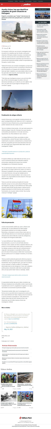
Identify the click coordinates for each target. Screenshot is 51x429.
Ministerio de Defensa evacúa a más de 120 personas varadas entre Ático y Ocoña (43, 65)
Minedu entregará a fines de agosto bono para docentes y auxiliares (43, 60)
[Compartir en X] (14, 389)
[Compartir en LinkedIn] (16, 389)
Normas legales (28, 1)
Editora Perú (17, 424)
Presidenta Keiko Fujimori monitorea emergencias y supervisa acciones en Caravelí (8, 385)
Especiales (21, 1)
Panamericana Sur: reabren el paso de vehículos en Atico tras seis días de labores (43, 70)
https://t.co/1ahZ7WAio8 (14, 319)
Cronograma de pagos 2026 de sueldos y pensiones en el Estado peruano (42, 25)
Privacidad (34, 424)
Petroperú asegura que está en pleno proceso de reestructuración (15, 347)
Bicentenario (10, 1)
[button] (1, 387)
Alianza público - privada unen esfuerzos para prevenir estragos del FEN (24, 385)
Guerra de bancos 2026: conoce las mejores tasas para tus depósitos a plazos (42, 30)
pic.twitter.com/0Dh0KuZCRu (10, 323)
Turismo (35, 1)
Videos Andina (6, 369)
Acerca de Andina (24, 424)
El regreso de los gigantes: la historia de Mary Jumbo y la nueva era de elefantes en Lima (8, 404)
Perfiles (16, 1)
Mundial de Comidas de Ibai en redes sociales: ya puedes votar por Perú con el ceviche (42, 42)
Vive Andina (40, 1)
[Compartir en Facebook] (13, 389)
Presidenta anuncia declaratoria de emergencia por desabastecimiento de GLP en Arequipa (24, 404)
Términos (30, 424)
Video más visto (42, 9)
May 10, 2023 (8, 329)
